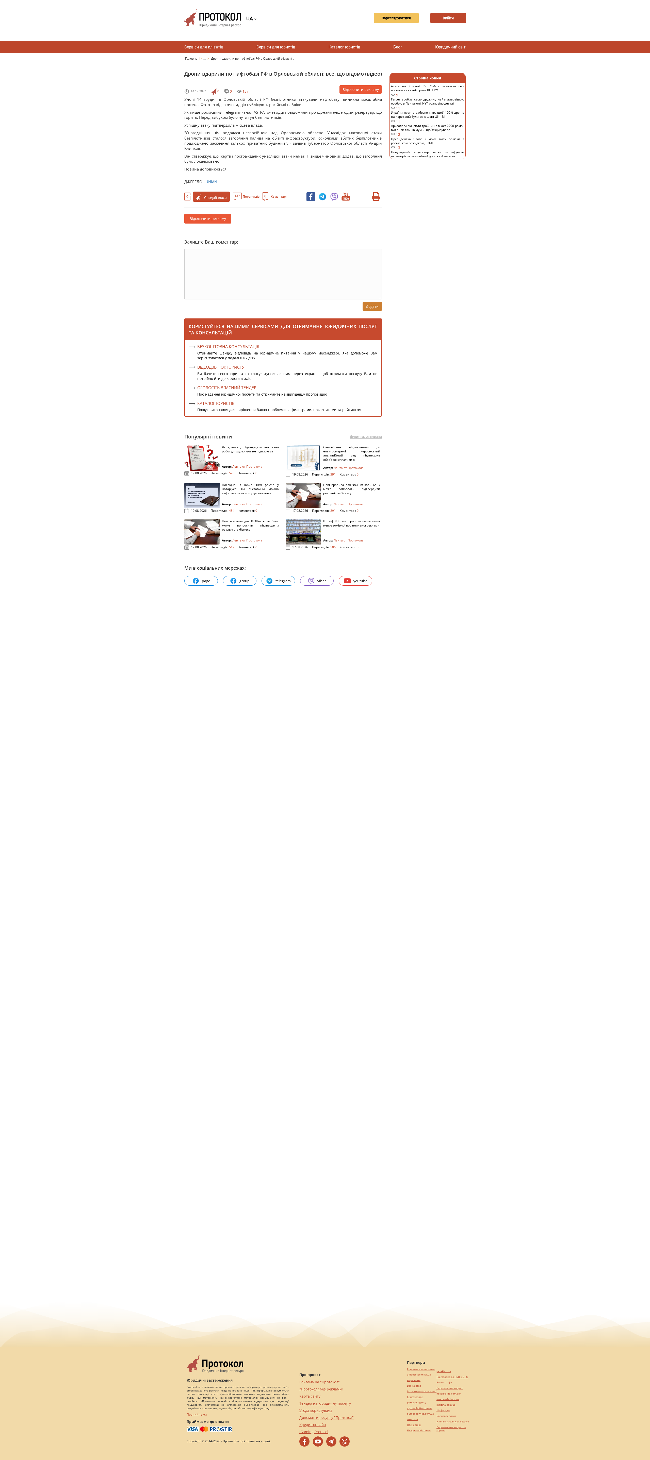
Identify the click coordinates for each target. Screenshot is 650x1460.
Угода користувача (315, 1410)
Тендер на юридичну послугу (325, 1403)
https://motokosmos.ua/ (421, 1391)
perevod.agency (416, 1402)
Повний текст (197, 1414)
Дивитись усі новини (366, 437)
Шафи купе (443, 1410)
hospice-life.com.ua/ (448, 1393)
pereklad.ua (443, 1371)
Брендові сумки (446, 1416)
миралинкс (413, 1380)
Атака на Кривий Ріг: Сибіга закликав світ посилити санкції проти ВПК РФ (427, 90)
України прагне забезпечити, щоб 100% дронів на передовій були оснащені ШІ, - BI (427, 117)
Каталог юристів (344, 47)
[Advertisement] (427, 246)
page (206, 581)
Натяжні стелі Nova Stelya (452, 1421)
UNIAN (211, 181)
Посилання (414, 1425)
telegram (283, 581)
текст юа (412, 1419)
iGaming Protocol (313, 1431)
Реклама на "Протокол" (319, 1382)
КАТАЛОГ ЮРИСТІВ (215, 403)
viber (321, 581)
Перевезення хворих (449, 1388)
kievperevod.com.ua (419, 1430)
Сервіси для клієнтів (203, 47)
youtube (360, 581)
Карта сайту (309, 1396)
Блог (397, 47)
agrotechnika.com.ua (419, 1408)
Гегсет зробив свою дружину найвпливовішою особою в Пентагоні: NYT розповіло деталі (427, 104)
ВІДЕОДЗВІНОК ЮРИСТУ (221, 367)
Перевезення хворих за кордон (451, 1428)
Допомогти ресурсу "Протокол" (326, 1417)
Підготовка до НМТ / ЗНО (452, 1377)
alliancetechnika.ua (419, 1374)
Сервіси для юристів (275, 47)
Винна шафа (444, 1382)
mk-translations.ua (447, 1399)
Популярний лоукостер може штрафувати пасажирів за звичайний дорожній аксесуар (427, 156)
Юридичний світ (450, 47)
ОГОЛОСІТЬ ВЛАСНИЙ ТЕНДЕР (226, 388)
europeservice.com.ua (420, 1413)
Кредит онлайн (312, 1424)
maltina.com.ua (446, 1404)
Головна (191, 58)
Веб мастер (414, 1385)
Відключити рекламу (361, 89)
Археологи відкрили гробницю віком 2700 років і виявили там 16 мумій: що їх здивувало (427, 130)
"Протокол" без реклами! (321, 1389)
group (244, 581)
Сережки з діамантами (421, 1369)
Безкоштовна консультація (228, 346)
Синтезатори (415, 1397)
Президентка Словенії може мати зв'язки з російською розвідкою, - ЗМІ (427, 143)
